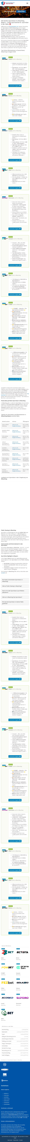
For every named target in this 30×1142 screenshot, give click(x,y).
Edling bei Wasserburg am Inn (15, 1036)
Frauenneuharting (13, 1053)
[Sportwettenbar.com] (8, 3)
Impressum (10, 1140)
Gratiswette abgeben (14, 85)
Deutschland (10, 1060)
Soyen (13, 1034)
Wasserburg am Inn (11, 1050)
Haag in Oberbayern (13, 1043)
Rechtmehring (14, 1029)
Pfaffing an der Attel (11, 1041)
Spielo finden (7, 1099)
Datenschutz (15, 1140)
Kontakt (3, 573)
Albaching (19, 59)
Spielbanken (6, 1102)
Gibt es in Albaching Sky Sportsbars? (12, 597)
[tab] (15, 580)
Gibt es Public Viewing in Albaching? (12, 586)
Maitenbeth (11, 1032)
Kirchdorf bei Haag (15, 1048)
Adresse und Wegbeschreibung (16, 425)
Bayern (15, 1060)
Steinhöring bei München (13, 1038)
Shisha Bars (6, 1095)
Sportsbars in (4, 1060)
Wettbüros (6, 1093)
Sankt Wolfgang (13, 1055)
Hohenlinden (13, 1046)
